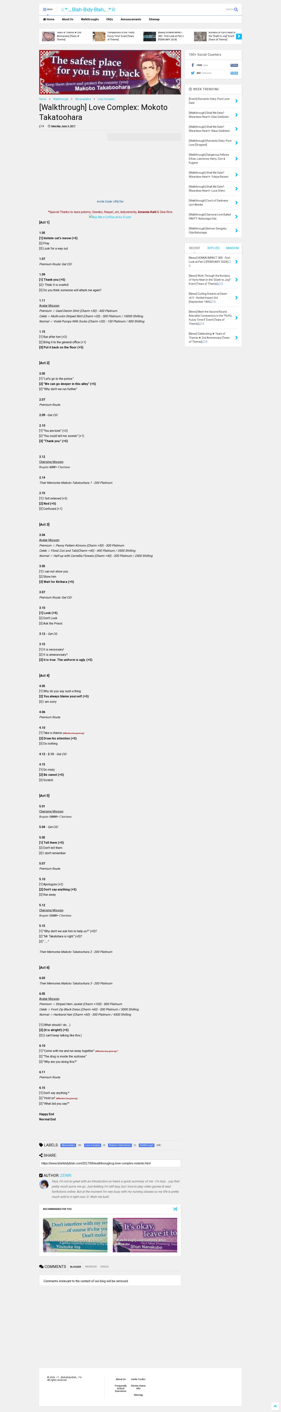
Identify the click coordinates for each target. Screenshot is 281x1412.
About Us (67, 19)
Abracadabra (83, 99)
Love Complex (106, 99)
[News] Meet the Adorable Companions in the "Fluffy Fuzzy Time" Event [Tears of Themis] (120, 34)
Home (50, 19)
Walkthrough (60, 99)
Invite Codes (138, 1379)
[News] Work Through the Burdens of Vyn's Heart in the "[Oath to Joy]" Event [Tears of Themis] (222, 34)
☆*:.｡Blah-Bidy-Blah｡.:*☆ (88, 9)
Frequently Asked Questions (121, 1388)
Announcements (131, 19)
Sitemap (154, 19)
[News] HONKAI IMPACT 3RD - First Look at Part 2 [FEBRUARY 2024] (171, 36)
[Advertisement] (71, 160)
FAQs (109, 19)
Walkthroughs (90, 19)
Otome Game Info (138, 1387)
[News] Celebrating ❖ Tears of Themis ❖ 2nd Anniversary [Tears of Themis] (69, 34)
